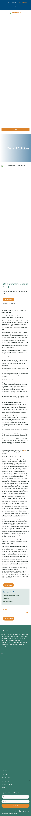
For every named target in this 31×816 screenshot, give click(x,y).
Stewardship (5, 781)
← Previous (5, 609)
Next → (27, 613)
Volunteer (6, 598)
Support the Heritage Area (11, 595)
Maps (7, 2)
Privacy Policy (11, 811)
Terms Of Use (19, 811)
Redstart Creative (13, 813)
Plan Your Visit (6, 777)
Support (14, 2)
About (3, 787)
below (24, 450)
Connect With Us (7, 784)
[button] (15, 806)
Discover (4, 774)
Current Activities (8, 601)
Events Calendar (22, 2)
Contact (17, 7)
